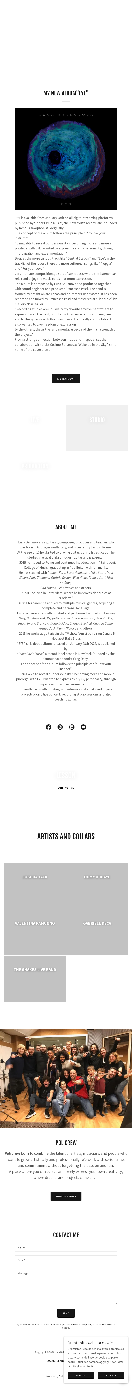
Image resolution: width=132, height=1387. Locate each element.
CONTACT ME (66, 787)
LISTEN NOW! (66, 378)
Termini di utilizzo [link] (104, 1324)
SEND (66, 1313)
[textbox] (66, 1247)
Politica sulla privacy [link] (83, 1324)
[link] (48, 728)
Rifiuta (80, 1375)
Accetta (111, 1375)
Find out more (66, 1196)
